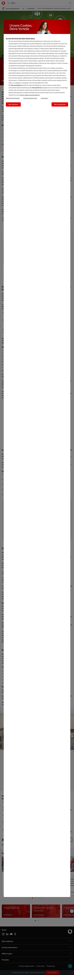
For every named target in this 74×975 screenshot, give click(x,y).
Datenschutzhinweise (12, 98)
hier (16, 48)
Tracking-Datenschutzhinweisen (29, 95)
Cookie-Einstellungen (30, 98)
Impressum (44, 98)
